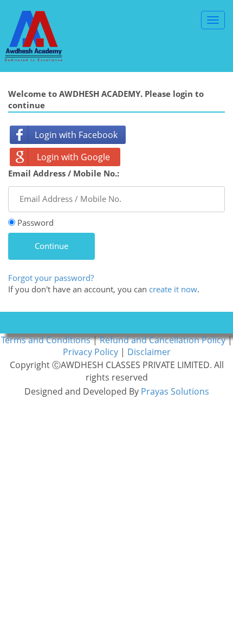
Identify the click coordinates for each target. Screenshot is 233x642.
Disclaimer (149, 352)
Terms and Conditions (47, 340)
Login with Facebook (76, 135)
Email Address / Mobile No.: (63, 173)
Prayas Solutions (175, 391)
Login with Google (73, 157)
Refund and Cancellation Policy (164, 340)
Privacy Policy (91, 352)
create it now (173, 289)
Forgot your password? (51, 277)
